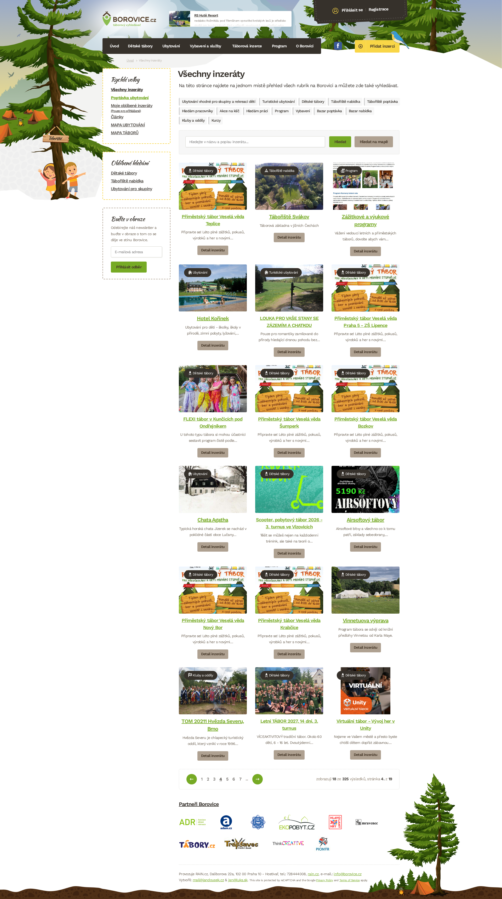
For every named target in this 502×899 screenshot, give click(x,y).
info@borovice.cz (347, 874)
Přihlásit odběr (128, 267)
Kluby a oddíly (193, 120)
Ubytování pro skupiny (131, 188)
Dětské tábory (140, 46)
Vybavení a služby (205, 46)
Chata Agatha (212, 520)
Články (117, 116)
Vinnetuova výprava (365, 620)
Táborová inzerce (247, 46)
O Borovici (304, 46)
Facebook (338, 46)
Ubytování (171, 46)
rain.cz (313, 874)
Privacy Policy (324, 880)
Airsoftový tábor (365, 520)
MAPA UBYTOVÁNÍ (128, 124)
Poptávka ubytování (130, 97)
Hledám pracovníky (197, 111)
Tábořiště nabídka (345, 101)
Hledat (340, 141)
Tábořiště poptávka (382, 101)
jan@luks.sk (237, 880)
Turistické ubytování (278, 101)
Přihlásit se (352, 10)
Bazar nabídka (360, 111)
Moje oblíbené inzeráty (131, 108)
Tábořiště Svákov (289, 216)
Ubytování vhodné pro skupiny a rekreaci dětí (218, 101)
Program (279, 46)
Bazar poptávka (329, 111)
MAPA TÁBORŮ (124, 132)
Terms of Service (349, 880)
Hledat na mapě (374, 141)
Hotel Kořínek (213, 318)
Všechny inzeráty (127, 89)
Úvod (114, 46)
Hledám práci (257, 111)
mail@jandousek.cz (208, 880)
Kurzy (216, 120)
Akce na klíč (229, 111)
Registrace (378, 9)
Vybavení (303, 111)
